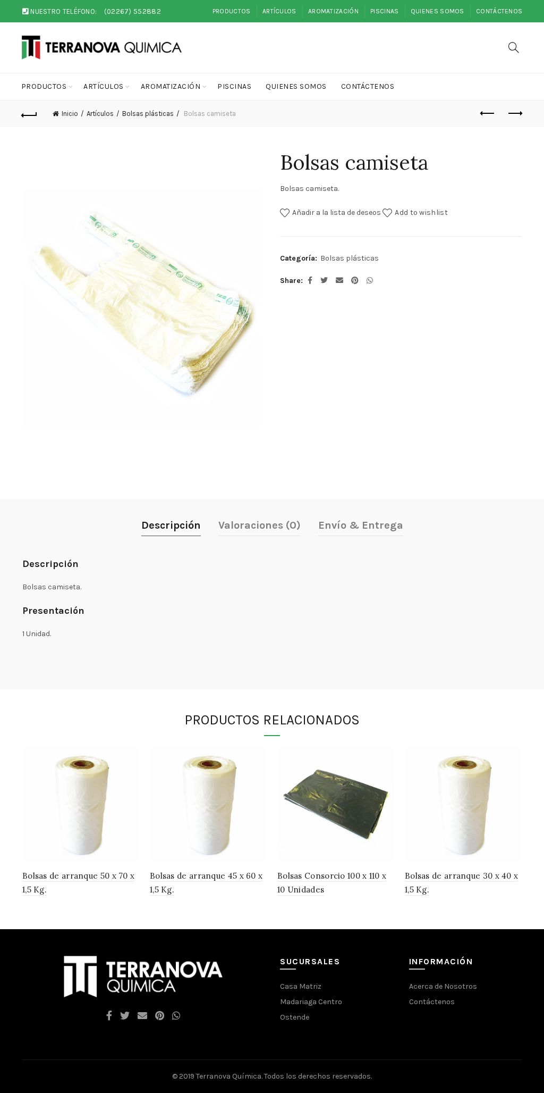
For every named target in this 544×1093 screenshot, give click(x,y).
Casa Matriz (300, 986)
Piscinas (384, 11)
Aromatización (333, 11)
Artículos (279, 11)
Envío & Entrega (360, 525)
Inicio (70, 114)
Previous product (487, 113)
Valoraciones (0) (259, 525)
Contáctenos (499, 11)
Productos (231, 11)
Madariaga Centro (311, 1001)
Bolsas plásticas (148, 114)
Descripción (171, 525)
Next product (514, 113)
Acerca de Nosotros (443, 986)
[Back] (29, 113)
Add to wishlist (421, 211)
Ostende (294, 1017)
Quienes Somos (437, 11)
